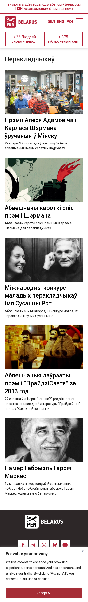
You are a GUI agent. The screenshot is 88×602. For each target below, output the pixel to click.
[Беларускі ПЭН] (21, 22)
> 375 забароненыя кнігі (63, 39)
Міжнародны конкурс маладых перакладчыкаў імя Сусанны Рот (41, 295)
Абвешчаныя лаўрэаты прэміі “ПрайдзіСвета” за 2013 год (40, 383)
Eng (60, 22)
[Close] (83, 551)
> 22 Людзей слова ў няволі (24, 39)
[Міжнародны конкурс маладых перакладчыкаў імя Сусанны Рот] (44, 259)
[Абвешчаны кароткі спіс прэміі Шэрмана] (44, 180)
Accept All (44, 593)
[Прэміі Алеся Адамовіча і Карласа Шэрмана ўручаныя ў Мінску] (44, 92)
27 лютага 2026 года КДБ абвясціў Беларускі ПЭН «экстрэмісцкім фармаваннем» (44, 6)
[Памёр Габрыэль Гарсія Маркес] (44, 440)
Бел (51, 22)
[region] (44, 574)
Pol (69, 22)
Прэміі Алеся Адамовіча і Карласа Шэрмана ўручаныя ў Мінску (41, 128)
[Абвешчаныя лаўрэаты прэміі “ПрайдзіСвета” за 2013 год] (44, 347)
